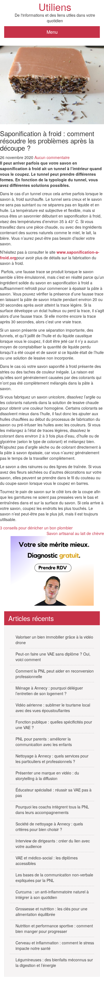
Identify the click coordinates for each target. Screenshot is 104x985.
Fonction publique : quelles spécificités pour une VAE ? (54, 724)
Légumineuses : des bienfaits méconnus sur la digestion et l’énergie (54, 962)
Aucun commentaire (52, 157)
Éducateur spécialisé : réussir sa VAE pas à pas (54, 792)
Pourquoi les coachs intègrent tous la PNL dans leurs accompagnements (52, 809)
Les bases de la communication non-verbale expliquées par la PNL (54, 877)
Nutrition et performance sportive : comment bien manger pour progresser (54, 928)
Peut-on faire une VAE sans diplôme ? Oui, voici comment (53, 656)
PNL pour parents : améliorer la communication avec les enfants (44, 741)
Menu (52, 32)
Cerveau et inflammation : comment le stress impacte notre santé (55, 945)
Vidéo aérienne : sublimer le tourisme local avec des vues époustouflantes (53, 707)
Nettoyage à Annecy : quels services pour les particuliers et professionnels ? (52, 758)
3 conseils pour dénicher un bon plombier (36, 528)
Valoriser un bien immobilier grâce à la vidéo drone (54, 639)
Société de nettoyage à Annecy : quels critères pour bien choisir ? (49, 826)
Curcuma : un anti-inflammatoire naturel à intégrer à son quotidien (52, 894)
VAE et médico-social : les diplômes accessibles (47, 860)
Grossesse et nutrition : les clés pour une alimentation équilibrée (51, 911)
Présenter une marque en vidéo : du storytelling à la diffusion (47, 775)
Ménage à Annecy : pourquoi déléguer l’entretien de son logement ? (49, 690)
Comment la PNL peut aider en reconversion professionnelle (55, 673)
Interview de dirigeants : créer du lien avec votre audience (53, 843)
